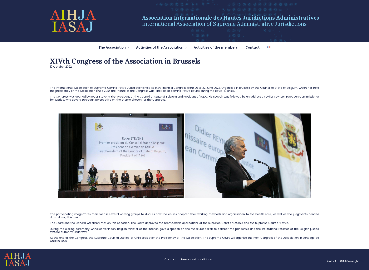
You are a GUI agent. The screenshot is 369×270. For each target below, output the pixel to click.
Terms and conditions (196, 259)
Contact (252, 47)
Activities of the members (216, 47)
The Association (112, 47)
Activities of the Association (159, 47)
